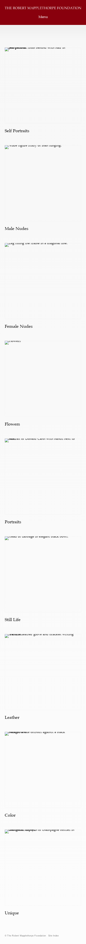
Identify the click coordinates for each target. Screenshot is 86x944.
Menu (43, 17)
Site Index (53, 936)
